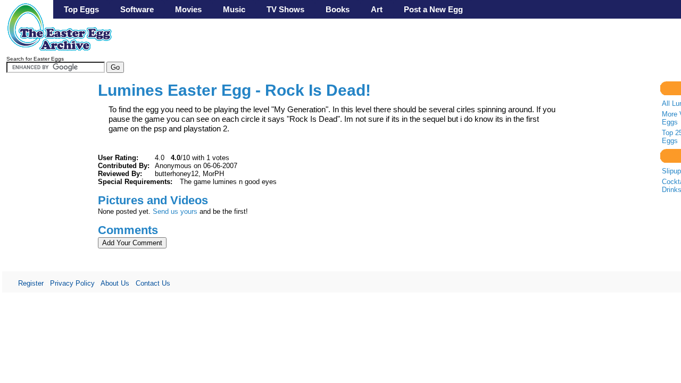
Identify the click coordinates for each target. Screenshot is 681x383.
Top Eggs (81, 9)
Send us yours (175, 211)
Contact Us (153, 283)
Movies (188, 9)
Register (31, 283)
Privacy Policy (72, 283)
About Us (115, 283)
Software (137, 9)
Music (234, 9)
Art (377, 9)
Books (338, 9)
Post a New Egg (433, 9)
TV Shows (285, 9)
